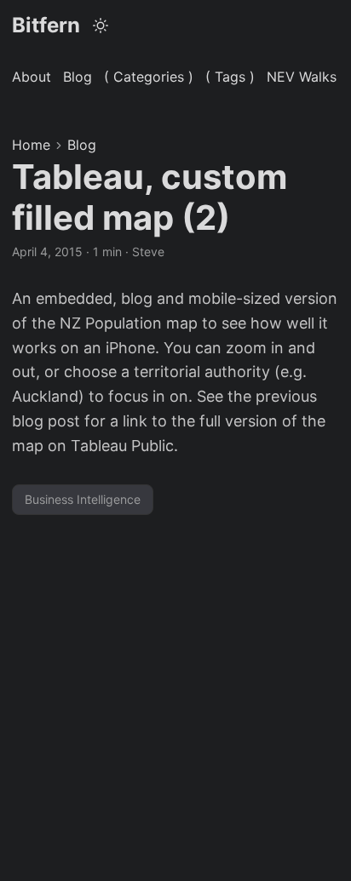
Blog (81, 144)
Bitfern (46, 25)
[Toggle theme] (101, 25)
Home (31, 144)
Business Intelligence (83, 499)
